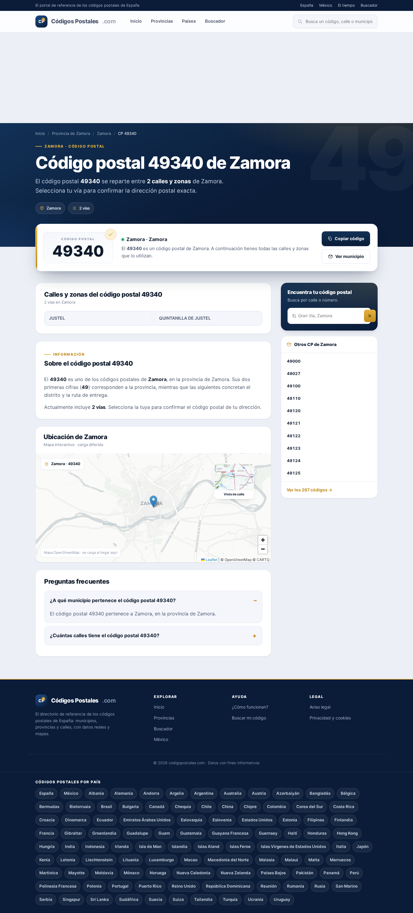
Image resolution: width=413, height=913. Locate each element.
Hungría (47, 846)
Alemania (123, 793)
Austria (259, 793)
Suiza (178, 899)
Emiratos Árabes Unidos (147, 819)
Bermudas (49, 806)
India (70, 846)
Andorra (151, 793)
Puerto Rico (150, 886)
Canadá (156, 806)
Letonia (67, 859)
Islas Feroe (240, 846)
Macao (190, 859)
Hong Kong (347, 833)
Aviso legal (320, 706)
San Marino (347, 886)
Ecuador (105, 819)
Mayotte (76, 872)
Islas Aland (209, 846)
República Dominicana (228, 886)
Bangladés (320, 793)
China (227, 806)
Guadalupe (137, 833)
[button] (153, 501)
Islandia (179, 846)
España (306, 5)
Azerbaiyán (287, 793)
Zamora (104, 133)
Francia (46, 833)
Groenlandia (104, 833)
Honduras (317, 833)
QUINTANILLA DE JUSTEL (185, 318)
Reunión (269, 886)
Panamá (332, 872)
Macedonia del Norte (228, 859)
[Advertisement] (206, 77)
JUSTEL (57, 318)
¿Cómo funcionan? (250, 706)
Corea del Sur (309, 806)
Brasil (106, 806)
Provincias (162, 21)
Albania (96, 793)
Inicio (136, 21)
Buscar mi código (249, 717)
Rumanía (295, 886)
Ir (370, 316)
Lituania (131, 859)
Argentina (203, 793)
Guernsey (268, 833)
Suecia (155, 899)
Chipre (250, 806)
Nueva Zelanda (236, 872)
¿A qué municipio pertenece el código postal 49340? (113, 600)
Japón (362, 846)
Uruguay (282, 899)
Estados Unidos (257, 819)
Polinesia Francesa (57, 886)
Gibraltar (73, 833)
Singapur (71, 899)
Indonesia (95, 846)
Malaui (291, 859)
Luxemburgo (161, 859)
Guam (164, 833)
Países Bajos (273, 872)
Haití (292, 833)
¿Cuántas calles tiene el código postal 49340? (104, 635)
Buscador (369, 5)
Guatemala (191, 833)
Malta (314, 859)
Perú (354, 872)
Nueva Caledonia (193, 872)
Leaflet (211, 559)
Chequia (183, 806)
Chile (206, 806)
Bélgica (348, 793)
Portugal (120, 886)
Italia (341, 846)
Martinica (48, 872)
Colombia (276, 806)
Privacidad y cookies (330, 717)
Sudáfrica (128, 899)
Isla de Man (150, 846)
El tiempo (346, 5)
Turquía (230, 899)
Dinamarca (75, 819)
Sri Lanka (99, 899)
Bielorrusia (80, 806)
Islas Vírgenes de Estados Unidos (293, 846)
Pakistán (304, 872)
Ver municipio (349, 256)
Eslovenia (222, 819)
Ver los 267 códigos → (309, 489)
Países (189, 21)
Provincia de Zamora (71, 133)
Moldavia (104, 872)
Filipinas (315, 819)
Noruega (158, 872)
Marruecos (340, 859)
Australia (233, 793)
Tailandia (203, 899)
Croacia (47, 819)
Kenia (44, 859)
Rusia (319, 886)
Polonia (94, 886)
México (325, 5)
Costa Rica (343, 806)
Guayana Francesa (230, 833)
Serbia (45, 899)
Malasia (267, 859)
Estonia (290, 819)
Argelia (177, 793)
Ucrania (255, 899)
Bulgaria (130, 806)
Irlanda (122, 846)
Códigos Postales (76, 21)
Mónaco (131, 872)
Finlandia (343, 819)
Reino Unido (184, 886)
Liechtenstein (99, 859)
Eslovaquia (191, 819)
